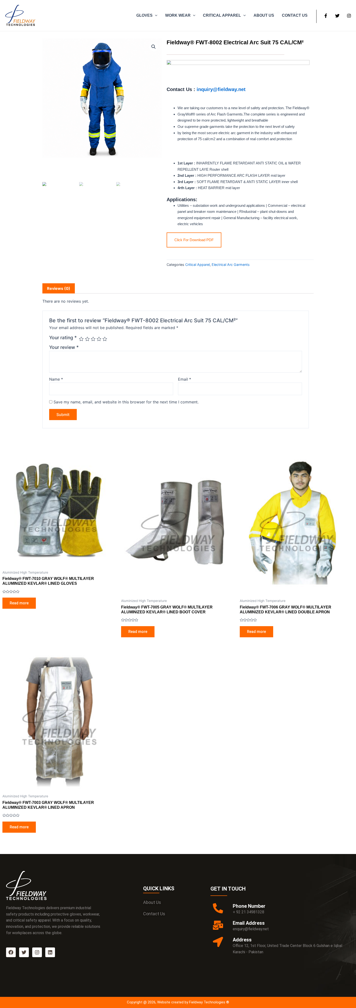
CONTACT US (295, 15)
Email (184, 379)
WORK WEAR (178, 15)
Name (56, 379)
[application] (155, 15)
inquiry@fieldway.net (220, 89)
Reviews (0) (58, 288)
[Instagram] (349, 16)
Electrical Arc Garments (231, 264)
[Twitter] (337, 16)
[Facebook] (326, 16)
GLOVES (144, 15)
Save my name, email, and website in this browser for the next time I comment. (126, 402)
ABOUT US (264, 15)
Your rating (63, 337)
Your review (64, 347)
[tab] (58, 288)
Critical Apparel (197, 264)
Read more (19, 603)
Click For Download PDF (194, 240)
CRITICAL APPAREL (222, 15)
